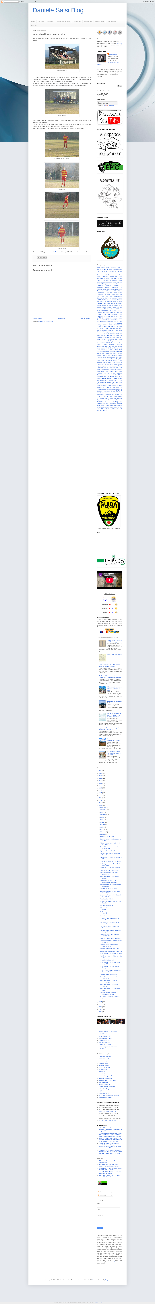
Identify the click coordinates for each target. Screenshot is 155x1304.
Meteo (106, 594)
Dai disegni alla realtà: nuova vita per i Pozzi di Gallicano (114, 753)
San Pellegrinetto (114, 387)
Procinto (113, 373)
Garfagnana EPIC (104, 1059)
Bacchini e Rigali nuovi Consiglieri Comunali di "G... (110, 935)
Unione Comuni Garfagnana (107, 1086)
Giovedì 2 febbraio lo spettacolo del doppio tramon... (110, 847)
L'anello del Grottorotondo (114, 701)
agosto (102, 817)
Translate (111, 105)
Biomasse (105, 276)
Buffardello (102, 1049)
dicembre (103, 807)
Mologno (120, 346)
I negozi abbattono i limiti (107, 960)
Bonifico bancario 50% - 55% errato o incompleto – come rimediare (109, 665)
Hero (117, 332)
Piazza (98, 364)
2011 (100, 1002)
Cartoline (111, 283)
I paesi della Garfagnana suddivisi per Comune (114, 739)
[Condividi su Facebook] (44, 258)
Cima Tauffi (107, 294)
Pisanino (114, 366)
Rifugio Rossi (114, 376)
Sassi (104, 389)
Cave (116, 287)
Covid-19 (103, 301)
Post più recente (37, 318)
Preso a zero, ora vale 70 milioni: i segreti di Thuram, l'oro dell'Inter (110, 1168)
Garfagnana (77, 21)
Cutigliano (119, 301)
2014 (100, 800)
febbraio (102, 832)
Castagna (100, 285)
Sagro (113, 385)
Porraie (98, 371)
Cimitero (113, 294)
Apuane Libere (103, 1069)
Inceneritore (100, 333)
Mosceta (112, 351)
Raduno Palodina (117, 375)
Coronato (114, 299)
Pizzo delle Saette (117, 367)
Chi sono (41, 21)
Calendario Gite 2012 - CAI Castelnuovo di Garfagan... (108, 881)
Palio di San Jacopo (63, 21)
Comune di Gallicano (104, 298)
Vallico (107, 403)
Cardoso (99, 284)
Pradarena (108, 371)
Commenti (102, 1195)
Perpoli (105, 362)
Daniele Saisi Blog (58, 10)
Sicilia (121, 392)
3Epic (98, 267)
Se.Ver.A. (119, 391)
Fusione (99, 324)
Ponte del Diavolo (105, 369)
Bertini (98, 276)
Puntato (99, 375)
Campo (115, 282)
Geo (117, 326)
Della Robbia (111, 303)
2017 (100, 793)
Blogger (107, 1280)
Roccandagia (107, 384)
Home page (61, 318)
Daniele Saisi (113, 54)
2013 (100, 803)
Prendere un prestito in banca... (109, 888)
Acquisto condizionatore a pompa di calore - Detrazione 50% (109, 728)
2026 (100, 771)
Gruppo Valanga (110, 332)
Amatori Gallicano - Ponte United (109, 870)
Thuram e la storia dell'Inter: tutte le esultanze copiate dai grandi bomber (109, 1165)
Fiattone (112, 316)
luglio (102, 819)
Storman (94, 1280)
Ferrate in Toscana (104, 1065)
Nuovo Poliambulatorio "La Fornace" (110, 861)
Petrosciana (119, 362)
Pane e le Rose (117, 357)
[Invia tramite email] (38, 258)
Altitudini (120, 269)
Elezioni (99, 309)
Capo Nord (119, 282)
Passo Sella (119, 360)
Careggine (105, 284)
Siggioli (98, 394)
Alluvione (113, 267)
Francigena (110, 321)
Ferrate (99, 314)
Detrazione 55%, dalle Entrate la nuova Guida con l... (109, 923)
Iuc (102, 335)
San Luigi (106, 387)
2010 (100, 1004)
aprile (102, 827)
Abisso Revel (105, 267)
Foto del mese (118, 319)
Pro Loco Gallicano (104, 1042)
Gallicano (50, 21)
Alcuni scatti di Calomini (107, 899)
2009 (100, 1007)
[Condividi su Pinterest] (46, 258)
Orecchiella (119, 353)
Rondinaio (99, 385)
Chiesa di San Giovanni (107, 289)
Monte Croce (110, 348)
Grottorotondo (100, 332)
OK (101, 1303)
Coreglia (109, 299)
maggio (102, 824)
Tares (106, 398)
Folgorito (120, 318)
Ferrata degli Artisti (117, 312)
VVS (121, 408)
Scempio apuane (103, 1082)
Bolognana (113, 276)
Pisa (110, 366)
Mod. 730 (108, 346)
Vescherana (103, 405)
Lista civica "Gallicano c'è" (107, 339)
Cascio (115, 283)
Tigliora (99, 400)
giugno (102, 822)
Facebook (99, 312)
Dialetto (104, 305)
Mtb (115, 351)
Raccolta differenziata (107, 375)
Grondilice (104, 330)
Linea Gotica (119, 337)
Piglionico (104, 366)
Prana (120, 371)
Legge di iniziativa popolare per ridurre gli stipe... (109, 945)
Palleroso (99, 357)
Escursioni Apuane (104, 1074)
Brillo (104, 278)
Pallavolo (120, 355)
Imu (121, 332)
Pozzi (102, 371)
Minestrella (111, 344)
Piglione (99, 366)
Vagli (104, 403)
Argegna (120, 271)
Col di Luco (112, 296)
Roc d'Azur (115, 382)
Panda (110, 357)
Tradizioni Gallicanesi (115, 400)
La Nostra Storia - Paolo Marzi (107, 1080)
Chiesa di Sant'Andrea (107, 291)
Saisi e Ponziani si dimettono (108, 974)
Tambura (120, 396)
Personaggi (111, 362)
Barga (120, 275)
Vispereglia (110, 408)
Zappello (104, 410)
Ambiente (104, 271)
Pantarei (113, 359)
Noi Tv (100, 1091)
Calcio (41, 260)
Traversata (108, 401)
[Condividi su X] (42, 258)
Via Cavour (114, 405)
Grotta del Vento (113, 330)
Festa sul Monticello (110, 314)
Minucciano (119, 344)
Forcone (99, 319)
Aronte (101, 273)
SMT (121, 394)
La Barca (116, 335)
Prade (112, 371)
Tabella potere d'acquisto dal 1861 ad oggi (114, 641)
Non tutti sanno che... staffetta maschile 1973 (108, 981)
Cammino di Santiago (111, 280)
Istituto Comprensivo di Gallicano (108, 1047)
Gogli (117, 328)
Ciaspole (120, 292)
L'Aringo (34, 25)
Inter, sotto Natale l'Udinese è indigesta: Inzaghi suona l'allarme (110, 1172)
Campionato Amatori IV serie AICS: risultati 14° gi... (110, 891)
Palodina (105, 357)
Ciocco (98, 296)
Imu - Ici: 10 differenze (106, 905)
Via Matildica (107, 407)
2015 (100, 798)
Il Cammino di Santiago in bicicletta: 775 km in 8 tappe (114, 688)
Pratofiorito (99, 373)
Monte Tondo (118, 349)
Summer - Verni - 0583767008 (107, 1120)
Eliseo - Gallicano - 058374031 (107, 1111)
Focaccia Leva (108, 318)
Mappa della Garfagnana (114, 654)
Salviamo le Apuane (104, 1067)
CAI (111, 278)
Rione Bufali (112, 378)
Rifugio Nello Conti (104, 376)
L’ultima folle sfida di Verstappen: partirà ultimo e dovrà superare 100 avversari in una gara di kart (110, 1129)
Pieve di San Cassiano (116, 364)
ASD (109, 273)
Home (33, 21)
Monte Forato (118, 348)
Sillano (102, 394)
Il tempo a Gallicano (104, 1040)
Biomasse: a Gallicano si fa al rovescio (111, 868)
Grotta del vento (103, 1063)
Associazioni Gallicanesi (105, 275)
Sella (98, 392)
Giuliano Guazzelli (109, 328)
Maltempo (111, 341)
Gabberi (105, 324)
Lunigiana (105, 341)
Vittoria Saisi (116, 408)
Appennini (111, 271)
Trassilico (100, 402)
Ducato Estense (106, 307)
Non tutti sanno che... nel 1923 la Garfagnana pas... (109, 967)
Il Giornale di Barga (104, 1089)
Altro (98, 271)
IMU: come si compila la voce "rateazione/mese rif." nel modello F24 (114, 715)
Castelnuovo (108, 285)
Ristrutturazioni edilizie (104, 382)
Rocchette (115, 384)
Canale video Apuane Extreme (107, 1076)
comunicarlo (111, 1262)
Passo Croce (100, 360)
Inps (117, 333)
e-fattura (114, 307)
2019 (100, 788)
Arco (116, 271)
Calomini (119, 278)
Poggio (98, 369)
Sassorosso (109, 389)
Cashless (119, 283)
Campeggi (109, 282)
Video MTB (104, 409)
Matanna (99, 344)
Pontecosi (119, 369)
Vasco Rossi (113, 403)
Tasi (115, 398)
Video (98, 409)
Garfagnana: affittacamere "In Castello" (111, 951)
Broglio (107, 278)
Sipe (113, 394)
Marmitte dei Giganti (116, 342)
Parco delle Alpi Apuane (105, 1061)
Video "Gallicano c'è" (105, 1036)
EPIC (104, 309)
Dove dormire (111, 21)
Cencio (120, 287)
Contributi (120, 298)
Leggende (112, 337)
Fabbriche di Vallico (117, 310)
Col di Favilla (104, 296)
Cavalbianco (107, 287)
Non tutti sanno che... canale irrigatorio (111, 953)
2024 (100, 775)
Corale (99, 299)
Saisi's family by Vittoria (107, 916)
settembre (103, 814)
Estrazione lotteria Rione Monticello (110, 938)
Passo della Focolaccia (110, 360)
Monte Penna (101, 349)
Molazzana (114, 346)
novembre (103, 810)
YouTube (99, 410)
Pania (99, 359)
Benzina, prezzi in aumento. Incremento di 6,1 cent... (108, 993)
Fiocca (116, 316)
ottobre (102, 812)
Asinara (113, 273)
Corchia (104, 299)
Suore (115, 396)
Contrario (114, 298)
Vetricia (109, 405)
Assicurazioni (118, 273)
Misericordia (100, 346)
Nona (107, 353)
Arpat (105, 273)
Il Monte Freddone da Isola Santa (109, 948)
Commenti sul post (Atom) (45, 321)
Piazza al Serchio (105, 364)
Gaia (110, 324)
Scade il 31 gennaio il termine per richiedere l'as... (109, 919)
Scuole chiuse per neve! (107, 836)
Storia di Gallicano (102, 396)
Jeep (105, 335)
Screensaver (107, 391)
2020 (100, 785)
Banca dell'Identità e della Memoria (109, 1095)
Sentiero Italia (111, 392)
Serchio (117, 392)
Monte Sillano (110, 349)
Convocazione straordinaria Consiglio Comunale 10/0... (111, 971)
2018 (100, 790)
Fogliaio (115, 318)
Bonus (120, 276)
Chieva (115, 292)
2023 (100, 778)
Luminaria (99, 341)
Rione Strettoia (118, 380)
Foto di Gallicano (102, 321)
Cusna (115, 301)
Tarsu (111, 398)
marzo (102, 829)
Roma (120, 384)
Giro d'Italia (100, 328)
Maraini (116, 341)
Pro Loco (107, 373)
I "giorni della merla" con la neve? (109, 851)
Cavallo (113, 287)
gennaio (102, 834)
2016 (100, 795)
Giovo (120, 326)
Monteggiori (100, 351)
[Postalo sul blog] (40, 258)
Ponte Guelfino (113, 369)
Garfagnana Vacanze (105, 1056)
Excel (110, 311)
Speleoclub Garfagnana (105, 1097)
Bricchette (100, 278)
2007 (100, 1012)
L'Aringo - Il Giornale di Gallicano (108, 1032)
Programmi (119, 373)
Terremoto (119, 398)
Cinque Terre (119, 294)
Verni (98, 405)
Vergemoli (119, 403)
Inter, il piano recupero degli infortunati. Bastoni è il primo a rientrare (110, 1176)
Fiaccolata (107, 316)
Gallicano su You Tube (105, 1038)
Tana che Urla (100, 398)
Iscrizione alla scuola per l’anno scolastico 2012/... (109, 873)
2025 (100, 773)
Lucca (120, 339)
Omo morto (113, 353)
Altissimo (115, 269)
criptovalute (109, 301)
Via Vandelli (114, 407)
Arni (98, 273)
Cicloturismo (100, 294)
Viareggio (120, 407)
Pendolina (99, 362)
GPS (120, 328)
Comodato (119, 296)
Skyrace (116, 394)
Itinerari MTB (99, 21)
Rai (98, 376)
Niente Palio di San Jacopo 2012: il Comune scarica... (110, 927)
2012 (100, 805)
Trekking (115, 402)
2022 (100, 780)
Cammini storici (101, 280)
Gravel (98, 330)
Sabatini (109, 385)
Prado (116, 371)
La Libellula (102, 1071)
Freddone (116, 321)
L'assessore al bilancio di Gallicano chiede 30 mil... (110, 854)
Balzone (116, 275)
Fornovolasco (105, 320)
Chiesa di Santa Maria (106, 292)
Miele (105, 344)
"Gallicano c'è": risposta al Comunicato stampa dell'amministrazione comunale (110, 676)
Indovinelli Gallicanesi (109, 333)
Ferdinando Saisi (108, 312)
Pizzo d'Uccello (108, 367)
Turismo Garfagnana (104, 1084)
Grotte (120, 330)
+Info (96, 1303)
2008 (100, 1009)
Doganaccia (110, 305)
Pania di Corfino (106, 359)
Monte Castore (101, 348)
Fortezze (112, 320)
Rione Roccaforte (109, 380)
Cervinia (99, 289)
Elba (121, 307)
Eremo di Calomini (112, 309)
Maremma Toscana (105, 342)
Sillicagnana (108, 394)
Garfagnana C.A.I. (104, 1093)
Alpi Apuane (88, 21)
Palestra (99, 355)
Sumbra (111, 396)
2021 (100, 783)
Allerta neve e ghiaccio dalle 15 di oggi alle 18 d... (110, 843)
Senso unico (103, 393)
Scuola (113, 391)
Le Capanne (106, 337)
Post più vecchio (85, 318)
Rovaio (104, 385)
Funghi (120, 321)
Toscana (104, 400)
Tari (109, 398)
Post (100, 1192)
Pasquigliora (119, 359)
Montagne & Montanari (105, 1078)
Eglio (118, 307)
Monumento (106, 351)
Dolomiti (116, 305)
